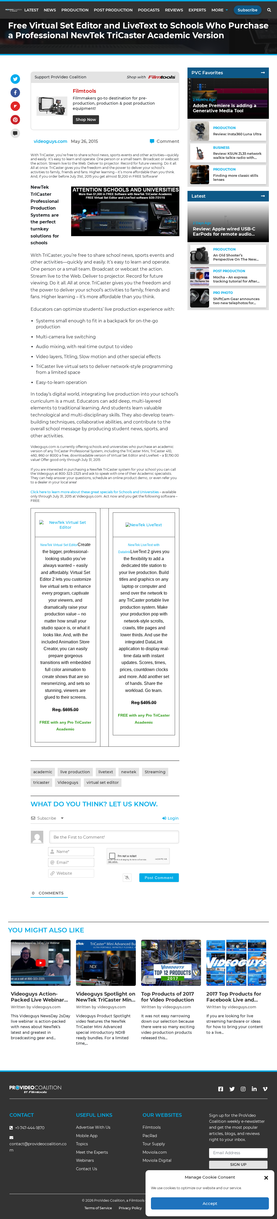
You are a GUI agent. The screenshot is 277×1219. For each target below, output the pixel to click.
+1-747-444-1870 (29, 1127)
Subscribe (248, 10)
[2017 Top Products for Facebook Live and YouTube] (236, 962)
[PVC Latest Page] (263, 196)
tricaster (41, 782)
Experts (197, 10)
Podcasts (149, 10)
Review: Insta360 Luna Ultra (237, 134)
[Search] (269, 10)
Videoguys (68, 782)
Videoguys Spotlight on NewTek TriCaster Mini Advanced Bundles (105, 1000)
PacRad (150, 1135)
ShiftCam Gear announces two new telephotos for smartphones (236, 303)
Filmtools (152, 1127)
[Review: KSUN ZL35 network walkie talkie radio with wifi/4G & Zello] (199, 152)
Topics (82, 1143)
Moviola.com (155, 1152)
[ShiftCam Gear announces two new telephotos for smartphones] (199, 298)
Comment (167, 141)
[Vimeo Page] (265, 1089)
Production (74, 10)
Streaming (155, 771)
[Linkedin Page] (254, 1089)
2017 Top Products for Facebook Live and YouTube (233, 1000)
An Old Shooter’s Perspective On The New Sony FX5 (234, 259)
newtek (128, 771)
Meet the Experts (92, 1152)
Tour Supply (154, 1143)
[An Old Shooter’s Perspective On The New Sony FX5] (199, 254)
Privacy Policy (130, 1208)
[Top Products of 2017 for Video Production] (171, 962)
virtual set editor (103, 782)
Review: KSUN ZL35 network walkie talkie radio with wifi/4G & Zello (237, 158)
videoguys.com (50, 141)
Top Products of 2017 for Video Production (167, 997)
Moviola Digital (157, 1160)
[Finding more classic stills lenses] (199, 174)
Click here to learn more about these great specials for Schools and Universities (95, 492)
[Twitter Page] (232, 1089)
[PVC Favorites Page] (263, 72)
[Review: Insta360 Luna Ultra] (199, 131)
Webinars (85, 1160)
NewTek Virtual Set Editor (59, 545)
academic (42, 771)
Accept (210, 1203)
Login (173, 818)
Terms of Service (98, 1208)
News (50, 10)
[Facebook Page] (220, 1089)
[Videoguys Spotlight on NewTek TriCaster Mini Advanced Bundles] (106, 962)
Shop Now (86, 119)
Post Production (113, 10)
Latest (31, 10)
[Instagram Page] (243, 1089)
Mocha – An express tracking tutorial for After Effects (235, 281)
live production (75, 771)
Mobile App (86, 1135)
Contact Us (86, 1168)
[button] (266, 1177)
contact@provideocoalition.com (38, 1147)
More (217, 10)
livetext (105, 771)
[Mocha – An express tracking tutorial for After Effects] (199, 276)
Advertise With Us (93, 1127)
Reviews (174, 10)
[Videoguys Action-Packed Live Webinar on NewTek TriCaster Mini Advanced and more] (41, 962)
